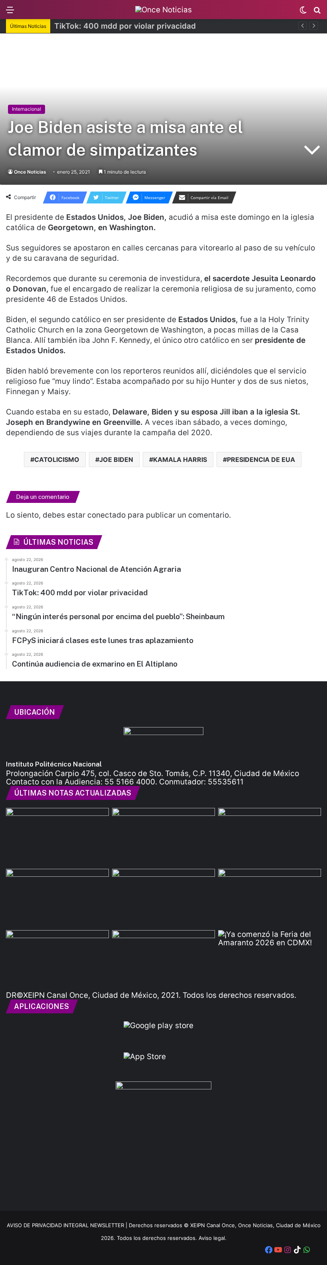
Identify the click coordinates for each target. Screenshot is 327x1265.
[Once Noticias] (163, 10)
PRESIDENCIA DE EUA (261, 459)
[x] (316, 1250)
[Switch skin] (303, 13)
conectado (106, 515)
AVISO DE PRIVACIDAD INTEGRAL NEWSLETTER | (68, 1225)
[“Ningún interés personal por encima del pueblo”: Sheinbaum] (269, 837)
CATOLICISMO (56, 459)
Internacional (26, 109)
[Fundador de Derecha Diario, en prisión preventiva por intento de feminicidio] (57, 959)
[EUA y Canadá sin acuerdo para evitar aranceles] (269, 898)
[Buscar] (317, 13)
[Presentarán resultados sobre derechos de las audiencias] (163, 959)
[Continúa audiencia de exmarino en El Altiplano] (163, 898)
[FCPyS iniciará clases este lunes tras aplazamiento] (57, 898)
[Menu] (10, 13)
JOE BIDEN (116, 459)
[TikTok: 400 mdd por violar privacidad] (163, 837)
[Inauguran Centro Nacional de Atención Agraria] (57, 837)
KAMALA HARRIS (180, 459)
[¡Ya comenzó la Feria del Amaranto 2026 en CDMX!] (269, 959)
